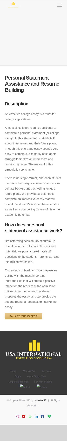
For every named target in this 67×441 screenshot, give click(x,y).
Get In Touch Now (36, 376)
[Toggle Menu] (60, 5)
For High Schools (43, 381)
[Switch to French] (42, 387)
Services (46, 371)
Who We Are (29, 371)
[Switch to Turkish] (28, 387)
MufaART (41, 400)
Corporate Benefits (18, 381)
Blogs (18, 376)
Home (13, 371)
